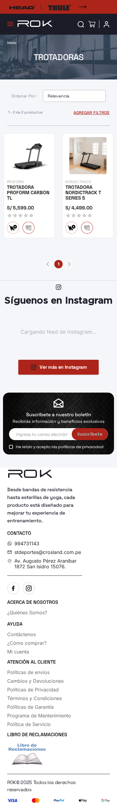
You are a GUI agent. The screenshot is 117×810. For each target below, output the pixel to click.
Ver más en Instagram (63, 367)
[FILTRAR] (90, 113)
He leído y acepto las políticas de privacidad (60, 447)
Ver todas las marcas (82, 7)
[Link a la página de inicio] (11, 42)
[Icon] (81, 24)
